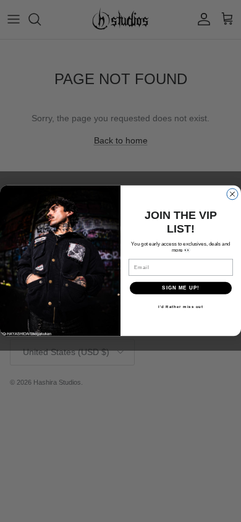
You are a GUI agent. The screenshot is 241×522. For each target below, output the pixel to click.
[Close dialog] (232, 194)
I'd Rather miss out (180, 307)
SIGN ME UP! (181, 288)
